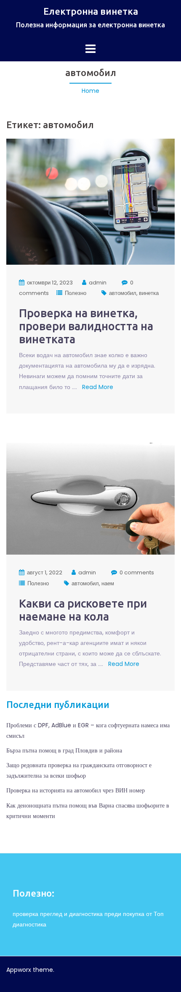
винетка (149, 293)
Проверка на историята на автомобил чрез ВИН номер (75, 790)
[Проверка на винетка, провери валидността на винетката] (90, 201)
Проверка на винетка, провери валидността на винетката (86, 326)
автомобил (122, 293)
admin (97, 283)
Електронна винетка (90, 11)
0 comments (137, 572)
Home (90, 91)
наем (107, 583)
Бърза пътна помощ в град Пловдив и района (64, 750)
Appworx (18, 970)
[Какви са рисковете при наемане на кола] (90, 498)
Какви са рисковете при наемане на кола (83, 610)
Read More (96, 387)
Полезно (75, 293)
